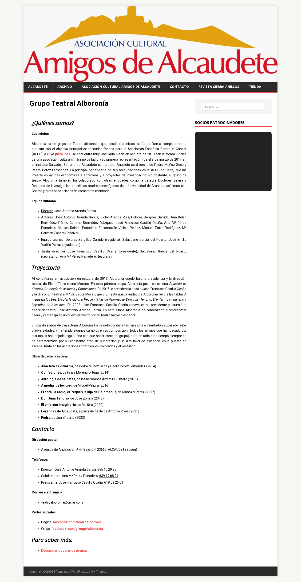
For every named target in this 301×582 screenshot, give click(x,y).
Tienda (255, 86)
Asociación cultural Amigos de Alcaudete (121, 86)
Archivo (64, 86)
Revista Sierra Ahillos (218, 86)
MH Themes (99, 572)
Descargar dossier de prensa (64, 550)
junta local (63, 154)
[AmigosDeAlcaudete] (150, 79)
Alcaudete (38, 86)
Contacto (179, 86)
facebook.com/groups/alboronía (77, 529)
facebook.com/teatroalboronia (77, 522)
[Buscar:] (233, 107)
